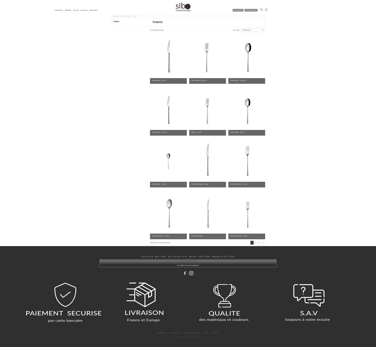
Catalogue (161, 333)
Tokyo (116, 22)
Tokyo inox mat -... (197, 236)
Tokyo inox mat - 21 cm (238, 184)
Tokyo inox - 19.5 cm (159, 132)
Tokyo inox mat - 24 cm (199, 184)
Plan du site (175, 333)
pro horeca (238, 10)
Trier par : (236, 30)
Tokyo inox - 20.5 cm (237, 81)
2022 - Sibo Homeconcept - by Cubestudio (188, 337)
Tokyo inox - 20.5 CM (198, 81)
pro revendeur (251, 10)
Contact (215, 333)
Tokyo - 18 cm (196, 132)
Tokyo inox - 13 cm (159, 184)
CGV (205, 333)
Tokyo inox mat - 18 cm (238, 236)
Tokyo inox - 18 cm (237, 132)
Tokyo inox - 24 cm (159, 81)
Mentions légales (192, 333)
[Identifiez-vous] (266, 9)
